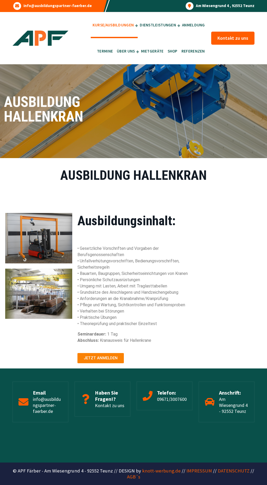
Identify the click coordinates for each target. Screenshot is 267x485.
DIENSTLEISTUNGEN (158, 24)
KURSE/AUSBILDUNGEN (113, 24)
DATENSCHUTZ (234, 471)
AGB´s (133, 477)
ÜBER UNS (126, 51)
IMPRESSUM (199, 471)
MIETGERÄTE (152, 51)
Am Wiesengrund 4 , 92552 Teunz (225, 5)
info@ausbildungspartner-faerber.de (57, 5)
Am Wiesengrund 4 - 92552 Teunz (233, 405)
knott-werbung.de (161, 471)
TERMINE (105, 51)
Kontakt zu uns (232, 38)
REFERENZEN (193, 51)
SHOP (173, 51)
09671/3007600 (172, 399)
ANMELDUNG (193, 24)
